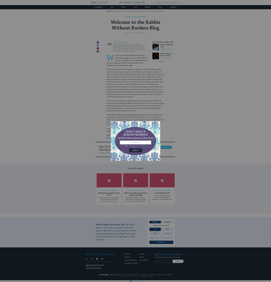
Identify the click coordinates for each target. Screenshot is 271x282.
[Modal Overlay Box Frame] (135, 141)
